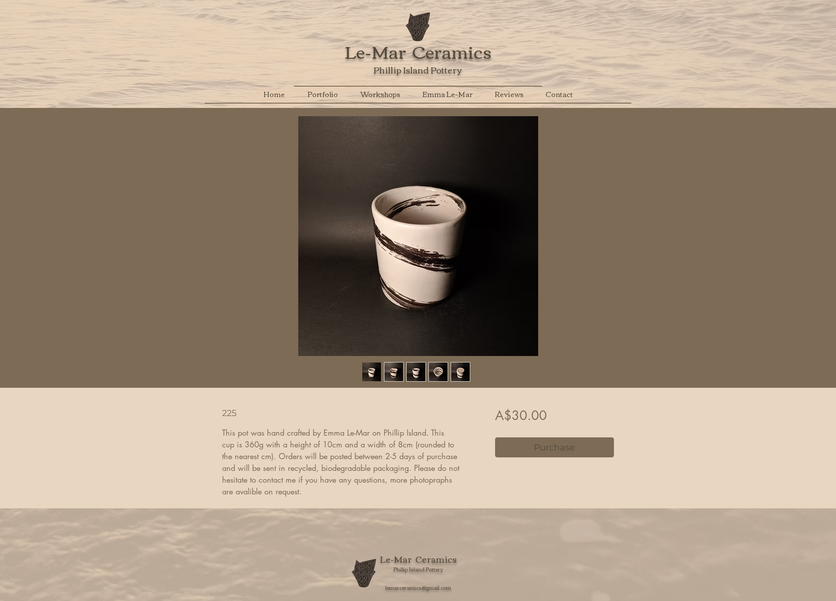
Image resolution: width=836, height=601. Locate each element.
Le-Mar (378, 51)
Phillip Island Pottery (418, 69)
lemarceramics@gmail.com (418, 587)
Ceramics (452, 51)
